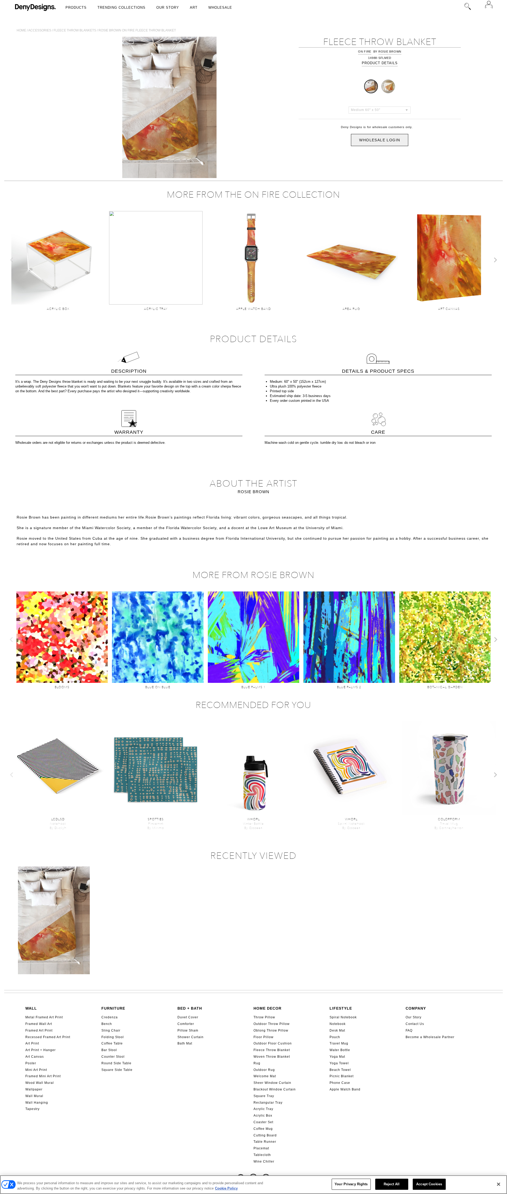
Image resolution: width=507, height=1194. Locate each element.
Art (194, 8)
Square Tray (263, 1096)
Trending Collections (121, 8)
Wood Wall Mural (39, 1083)
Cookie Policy (226, 1188)
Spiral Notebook (343, 1017)
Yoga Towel (339, 1063)
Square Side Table (117, 1070)
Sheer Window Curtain (272, 1083)
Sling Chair (110, 1030)
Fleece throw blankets (75, 30)
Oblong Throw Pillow (270, 1030)
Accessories (39, 30)
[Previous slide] (12, 260)
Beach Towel (340, 1070)
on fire (364, 51)
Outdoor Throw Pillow (271, 1024)
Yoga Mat (337, 1056)
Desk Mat (337, 1030)
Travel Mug (339, 1043)
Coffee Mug (263, 1129)
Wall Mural (34, 1096)
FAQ (409, 1030)
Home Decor (267, 1008)
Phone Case (340, 1083)
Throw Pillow (264, 1017)
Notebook (338, 1024)
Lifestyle (341, 1008)
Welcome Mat (264, 1076)
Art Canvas (34, 1056)
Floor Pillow (263, 1037)
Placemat (261, 1148)
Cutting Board (265, 1135)
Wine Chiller (263, 1161)
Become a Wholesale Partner (430, 1037)
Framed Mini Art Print (43, 1076)
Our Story (167, 8)
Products (76, 8)
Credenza (109, 1017)
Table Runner (264, 1142)
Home (21, 30)
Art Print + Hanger (40, 1050)
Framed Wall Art (38, 1024)
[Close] (498, 1184)
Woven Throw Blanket (271, 1056)
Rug (256, 1063)
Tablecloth (262, 1155)
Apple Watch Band (345, 1089)
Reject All (392, 1184)
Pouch (335, 1037)
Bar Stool (109, 1050)
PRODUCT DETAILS (380, 63)
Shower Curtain (190, 1037)
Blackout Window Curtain (274, 1089)
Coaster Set (263, 1122)
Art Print (32, 1043)
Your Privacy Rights (351, 1184)
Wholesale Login (379, 140)
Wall (31, 1008)
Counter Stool (113, 1056)
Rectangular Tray (268, 1102)
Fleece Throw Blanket (271, 1050)
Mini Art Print (36, 1070)
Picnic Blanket (342, 1076)
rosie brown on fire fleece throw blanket (137, 30)
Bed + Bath (189, 1008)
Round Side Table (116, 1063)
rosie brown (389, 51)
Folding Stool (112, 1037)
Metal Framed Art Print (44, 1017)
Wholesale (220, 8)
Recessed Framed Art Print (47, 1037)
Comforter (185, 1024)
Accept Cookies (429, 1184)
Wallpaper (34, 1089)
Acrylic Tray (263, 1109)
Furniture (113, 1008)
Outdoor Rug (264, 1070)
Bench (106, 1024)
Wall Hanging (36, 1102)
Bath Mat (184, 1043)
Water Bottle (340, 1050)
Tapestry (32, 1109)
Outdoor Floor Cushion (272, 1043)
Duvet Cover (187, 1017)
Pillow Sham (187, 1030)
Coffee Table (112, 1043)
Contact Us (415, 1024)
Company (416, 1008)
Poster (30, 1063)
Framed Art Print (39, 1030)
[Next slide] (495, 260)
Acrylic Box (262, 1115)
